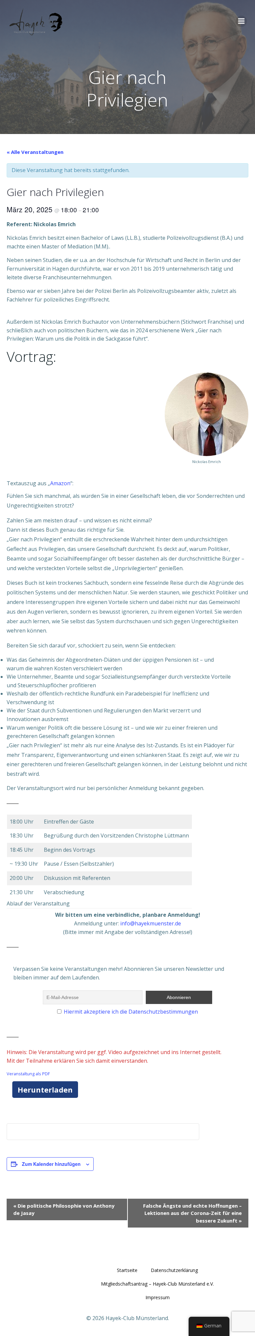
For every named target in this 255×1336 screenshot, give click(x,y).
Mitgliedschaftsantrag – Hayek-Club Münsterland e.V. (157, 1284)
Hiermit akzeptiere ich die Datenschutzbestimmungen (131, 1011)
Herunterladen (45, 1090)
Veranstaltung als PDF (28, 1074)
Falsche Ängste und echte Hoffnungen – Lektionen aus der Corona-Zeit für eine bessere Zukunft (192, 1213)
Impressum (157, 1297)
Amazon (60, 483)
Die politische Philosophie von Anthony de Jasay (64, 1209)
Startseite (127, 1270)
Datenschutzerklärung (174, 1270)
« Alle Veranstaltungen (35, 152)
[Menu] (241, 21)
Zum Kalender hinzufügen (51, 1164)
